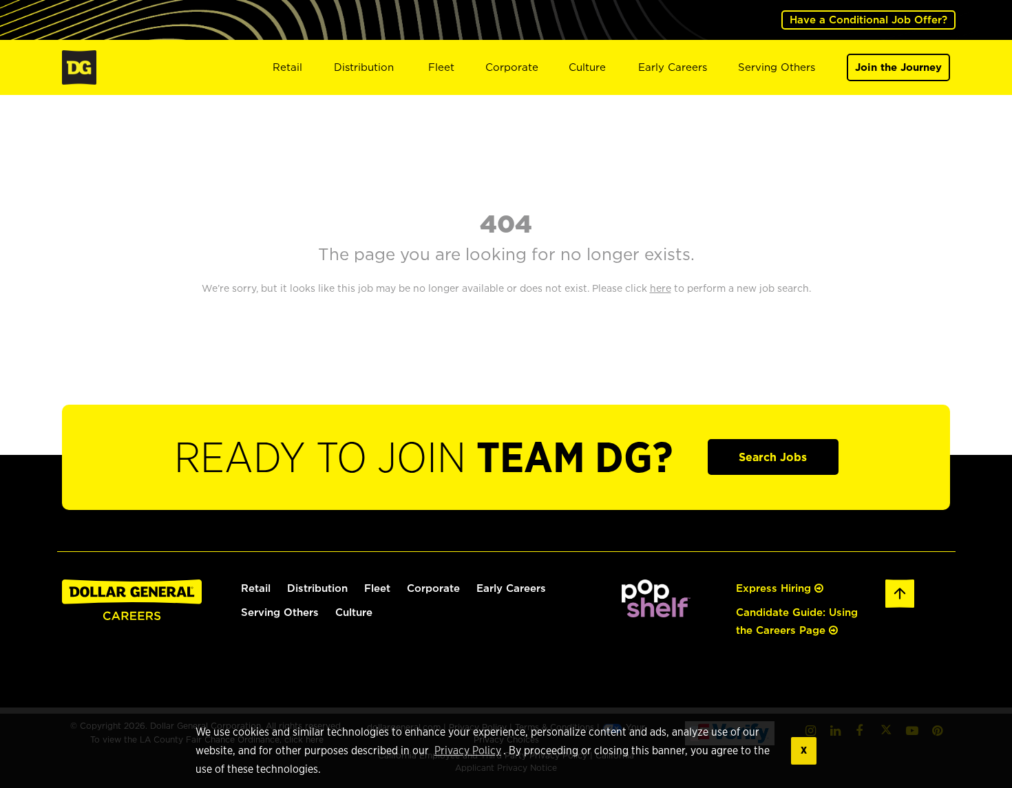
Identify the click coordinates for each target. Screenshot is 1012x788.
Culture (587, 67)
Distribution (364, 67)
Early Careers (672, 67)
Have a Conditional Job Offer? (868, 19)
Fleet (441, 67)
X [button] (804, 750)
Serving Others (776, 67)
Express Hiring (775, 588)
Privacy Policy (467, 750)
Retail (287, 67)
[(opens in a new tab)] (656, 597)
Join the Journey (898, 67)
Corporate (511, 67)
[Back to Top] (899, 592)
